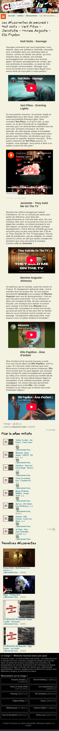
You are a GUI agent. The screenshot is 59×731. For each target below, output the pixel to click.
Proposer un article (18, 723)
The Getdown (45, 694)
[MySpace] (17, 425)
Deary (48, 701)
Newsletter (31, 723)
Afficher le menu (3, 16)
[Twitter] (20, 425)
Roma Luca (46, 715)
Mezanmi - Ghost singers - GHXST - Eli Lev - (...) (24, 455)
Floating (18, 694)
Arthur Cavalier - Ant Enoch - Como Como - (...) (24, 442)
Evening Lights (20, 198)
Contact (5, 723)
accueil (11, 16)
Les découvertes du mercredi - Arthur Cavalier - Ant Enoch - (17, 620)
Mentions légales (44, 723)
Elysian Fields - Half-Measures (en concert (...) (16, 569)
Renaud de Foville (18, 427)
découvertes (31, 16)
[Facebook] (14, 425)
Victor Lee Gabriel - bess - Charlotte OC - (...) (24, 480)
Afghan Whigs (20, 701)
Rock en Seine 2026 (18, 688)
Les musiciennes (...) (47, 688)
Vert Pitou (9, 198)
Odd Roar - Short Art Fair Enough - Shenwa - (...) (24, 468)
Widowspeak (16, 708)
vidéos (20, 16)
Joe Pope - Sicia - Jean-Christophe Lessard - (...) (22, 531)
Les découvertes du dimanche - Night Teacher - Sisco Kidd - (17, 647)
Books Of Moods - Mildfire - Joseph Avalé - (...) (23, 493)
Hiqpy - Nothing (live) (11, 595)
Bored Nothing (45, 680)
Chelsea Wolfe (45, 708)
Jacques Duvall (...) (19, 681)
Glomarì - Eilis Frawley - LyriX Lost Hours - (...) (24, 519)
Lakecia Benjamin (14, 715)
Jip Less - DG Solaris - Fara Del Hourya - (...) (24, 505)
